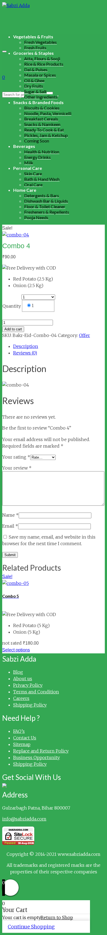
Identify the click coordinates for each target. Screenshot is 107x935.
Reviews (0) (25, 353)
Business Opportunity (36, 757)
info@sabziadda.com (24, 819)
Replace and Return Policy (41, 751)
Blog (18, 672)
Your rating (16, 457)
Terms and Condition (36, 691)
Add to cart (13, 329)
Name (10, 515)
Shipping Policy (30, 705)
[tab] (59, 346)
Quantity (11, 306)
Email (10, 526)
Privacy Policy (28, 685)
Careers (21, 698)
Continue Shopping (31, 926)
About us (22, 678)
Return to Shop (57, 917)
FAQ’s (19, 731)
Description (25, 346)
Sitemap (21, 744)
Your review (17, 468)
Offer (84, 335)
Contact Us (24, 737)
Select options (16, 650)
